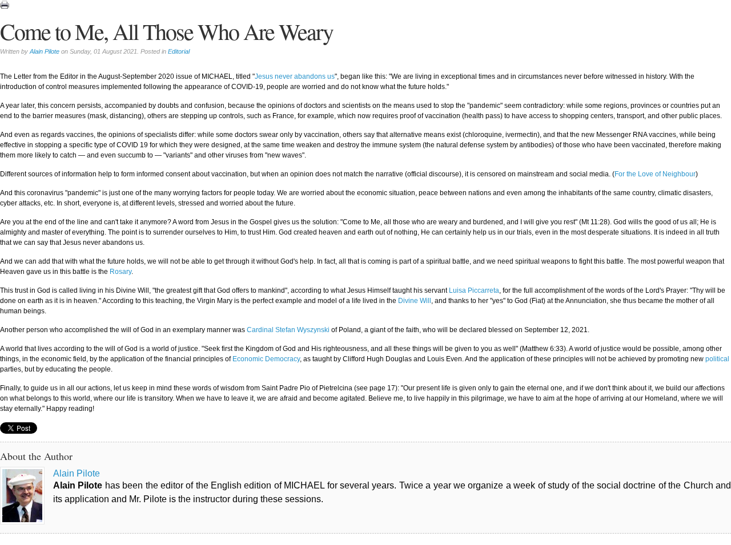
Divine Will (414, 301)
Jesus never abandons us (295, 76)
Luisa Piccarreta (474, 290)
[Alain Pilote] (22, 495)
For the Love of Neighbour (655, 174)
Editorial (179, 51)
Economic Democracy (266, 359)
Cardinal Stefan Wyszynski (288, 330)
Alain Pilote (44, 51)
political (717, 359)
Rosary (120, 272)
